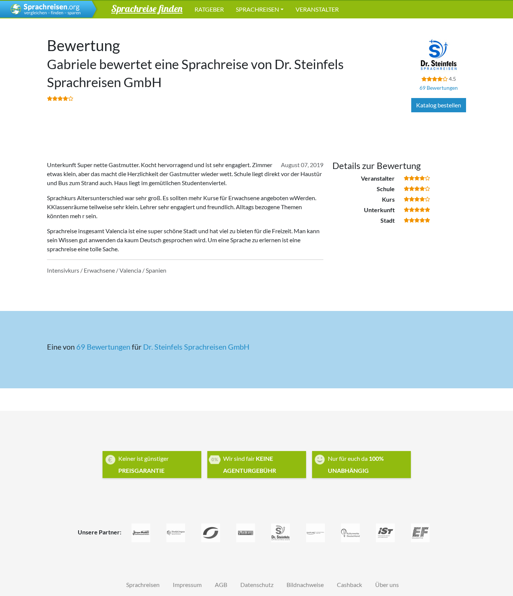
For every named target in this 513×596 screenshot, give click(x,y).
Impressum (187, 584)
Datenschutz (256, 584)
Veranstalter (317, 9)
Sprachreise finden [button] (147, 8)
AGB (221, 584)
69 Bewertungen (438, 87)
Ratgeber (209, 9)
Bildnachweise (305, 584)
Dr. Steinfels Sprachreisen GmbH (196, 346)
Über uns (387, 584)
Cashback (349, 584)
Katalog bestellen (438, 105)
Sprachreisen (257, 9)
